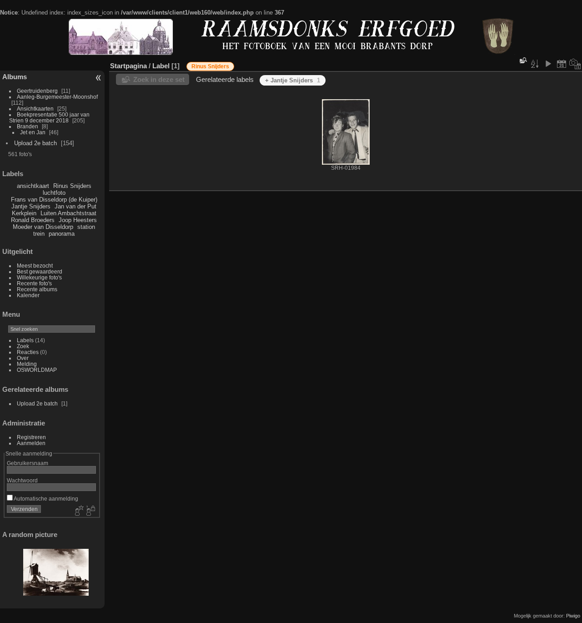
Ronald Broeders (33, 220)
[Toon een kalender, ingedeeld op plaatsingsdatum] (561, 64)
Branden (27, 126)
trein (39, 233)
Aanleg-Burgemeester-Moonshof (57, 97)
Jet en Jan (32, 132)
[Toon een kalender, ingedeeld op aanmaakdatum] (575, 64)
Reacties (28, 352)
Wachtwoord (22, 480)
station (86, 226)
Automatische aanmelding (45, 498)
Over (23, 358)
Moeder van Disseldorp (43, 226)
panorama (62, 233)
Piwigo (573, 615)
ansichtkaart (33, 185)
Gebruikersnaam (27, 463)
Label (161, 66)
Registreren (31, 437)
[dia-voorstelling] (548, 64)
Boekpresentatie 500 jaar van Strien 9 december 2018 (49, 117)
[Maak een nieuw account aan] (78, 511)
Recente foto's (34, 283)
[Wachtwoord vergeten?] (90, 511)
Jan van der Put (75, 206)
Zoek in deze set (159, 79)
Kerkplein (24, 213)
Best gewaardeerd (39, 271)
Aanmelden (31, 443)
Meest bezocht (35, 265)
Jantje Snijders (30, 206)
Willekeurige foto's (39, 277)
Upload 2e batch (35, 143)
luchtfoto (54, 192)
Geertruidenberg (37, 91)
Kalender (28, 295)
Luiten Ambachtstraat (68, 213)
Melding (27, 364)
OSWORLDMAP (37, 370)
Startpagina (128, 66)
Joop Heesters (78, 220)
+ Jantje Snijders (292, 80)
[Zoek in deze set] (522, 61)
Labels (25, 340)
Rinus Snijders (72, 185)
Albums (14, 77)
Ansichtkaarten (35, 108)
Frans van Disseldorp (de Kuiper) (54, 199)
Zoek (23, 346)
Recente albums (37, 289)
